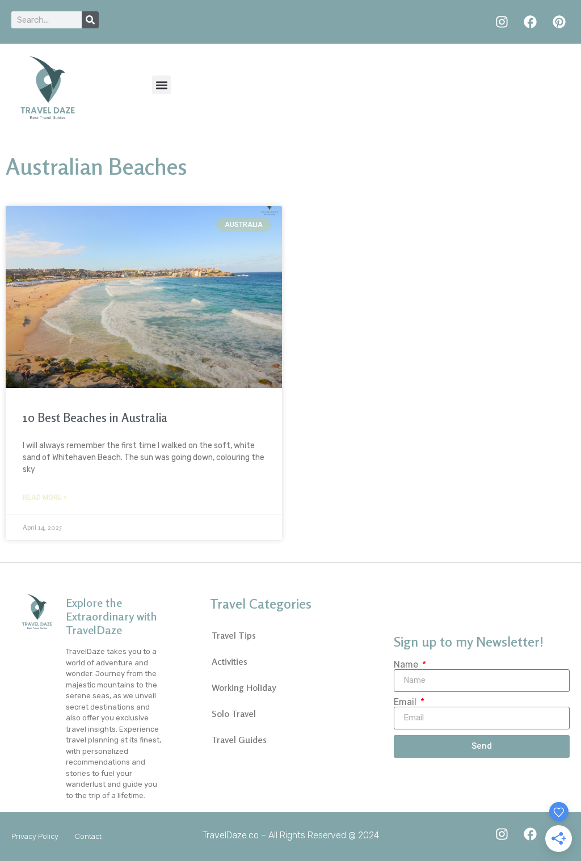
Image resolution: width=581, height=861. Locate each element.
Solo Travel (234, 713)
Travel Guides (239, 739)
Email (406, 702)
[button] (161, 84)
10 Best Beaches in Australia (95, 417)
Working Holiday (244, 687)
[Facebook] (530, 21)
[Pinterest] (559, 21)
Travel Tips (234, 635)
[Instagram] (501, 21)
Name (407, 664)
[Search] (90, 19)
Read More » (45, 497)
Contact (88, 836)
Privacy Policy (34, 836)
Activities (229, 661)
